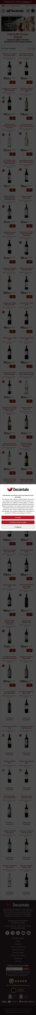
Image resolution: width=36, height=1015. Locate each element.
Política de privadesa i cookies (21, 513)
